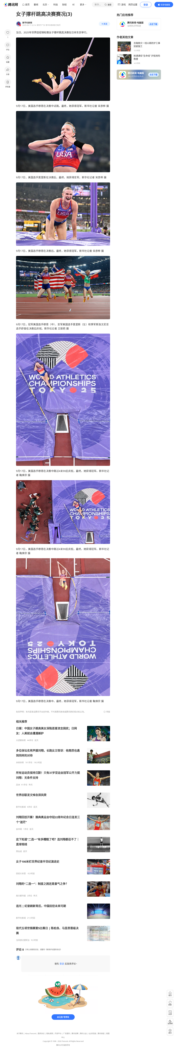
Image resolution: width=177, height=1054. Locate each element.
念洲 (18, 785)
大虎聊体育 (21, 740)
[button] (153, 24)
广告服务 (66, 1033)
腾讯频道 (101, 1033)
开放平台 (58, 1033)
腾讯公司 (59, 1045)
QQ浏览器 (92, 1033)
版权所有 (66, 1045)
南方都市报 (21, 896)
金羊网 (19, 829)
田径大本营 (21, 873)
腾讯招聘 (75, 1033)
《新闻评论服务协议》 (53, 949)
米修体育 (20, 762)
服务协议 (41, 1033)
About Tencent (30, 1033)
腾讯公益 (83, 1033)
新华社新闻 (21, 807)
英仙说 (19, 851)
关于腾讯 (20, 1033)
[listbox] (63, 830)
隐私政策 (49, 1033)
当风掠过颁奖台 (23, 940)
